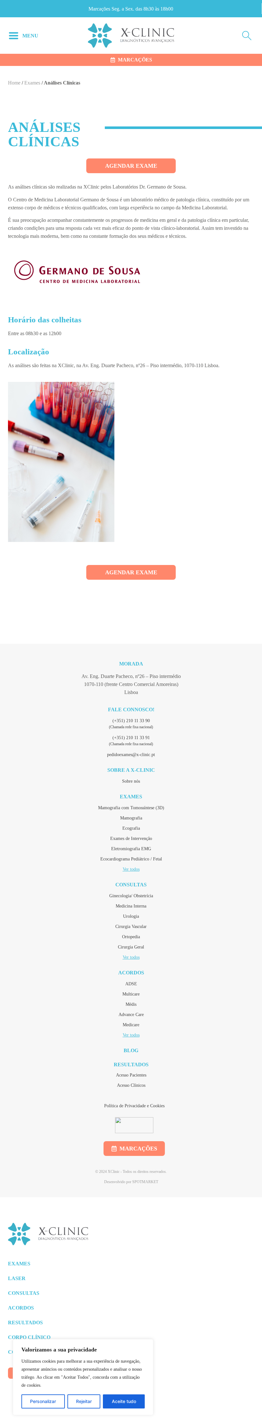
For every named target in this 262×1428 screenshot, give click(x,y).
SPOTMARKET (145, 1182)
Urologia (131, 916)
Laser (17, 1278)
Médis (131, 1004)
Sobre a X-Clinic (131, 770)
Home (14, 82)
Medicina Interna (131, 906)
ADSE (131, 983)
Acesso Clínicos (131, 1085)
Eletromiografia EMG (131, 848)
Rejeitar (84, 1401)
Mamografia (131, 818)
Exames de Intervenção (131, 838)
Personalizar (43, 1401)
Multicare (131, 994)
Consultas (131, 884)
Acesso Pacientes (131, 1075)
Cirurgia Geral (131, 947)
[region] (83, 1377)
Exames (32, 82)
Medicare (131, 1024)
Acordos (131, 972)
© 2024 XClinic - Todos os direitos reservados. (131, 1171)
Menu (30, 35)
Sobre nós (131, 781)
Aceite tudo (124, 1401)
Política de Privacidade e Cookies (134, 1105)
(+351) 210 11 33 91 (131, 737)
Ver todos (131, 869)
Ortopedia (131, 936)
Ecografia (131, 828)
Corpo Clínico (29, 1337)
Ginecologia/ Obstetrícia (131, 895)
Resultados (131, 1064)
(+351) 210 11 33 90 (131, 720)
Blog (131, 1050)
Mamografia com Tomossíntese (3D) (131, 807)
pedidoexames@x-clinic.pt (131, 754)
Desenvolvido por (118, 1182)
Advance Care (131, 1014)
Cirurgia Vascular (131, 926)
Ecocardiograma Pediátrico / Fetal (131, 859)
